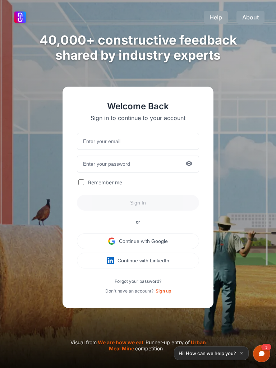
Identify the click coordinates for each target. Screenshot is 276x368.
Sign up (163, 291)
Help (216, 17)
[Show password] (189, 164)
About (250, 17)
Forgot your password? (138, 281)
